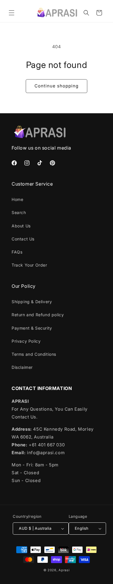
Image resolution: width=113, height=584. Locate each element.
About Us (21, 225)
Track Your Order (29, 265)
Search (19, 212)
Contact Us (23, 238)
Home (17, 199)
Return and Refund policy (38, 314)
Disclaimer (22, 367)
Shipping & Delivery (32, 301)
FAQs (17, 251)
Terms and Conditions (34, 354)
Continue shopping (56, 86)
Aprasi (64, 570)
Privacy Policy (26, 341)
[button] (11, 12)
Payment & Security (32, 328)
